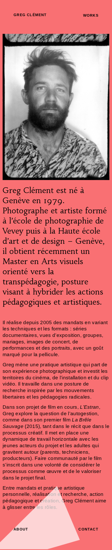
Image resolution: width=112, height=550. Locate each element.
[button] (30, 14)
